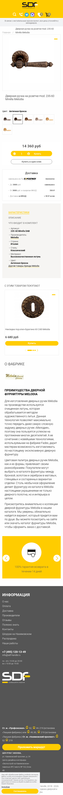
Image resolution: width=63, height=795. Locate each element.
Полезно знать (10, 624)
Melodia (15, 237)
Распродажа (9, 638)
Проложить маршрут (31, 747)
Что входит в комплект (23, 223)
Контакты (7, 629)
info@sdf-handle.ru (11, 655)
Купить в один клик (31, 161)
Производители (11, 615)
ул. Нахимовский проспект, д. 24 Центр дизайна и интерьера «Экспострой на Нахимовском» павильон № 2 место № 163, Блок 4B (16, 762)
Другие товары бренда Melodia (23, 266)
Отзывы (6, 620)
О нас (5, 601)
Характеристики (18, 212)
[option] (31, 60)
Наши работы (10, 643)
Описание (14, 217)
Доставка (7, 610)
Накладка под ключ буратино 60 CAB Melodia (27, 329)
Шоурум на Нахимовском (16, 634)
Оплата (6, 606)
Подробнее (6, 787)
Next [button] (57, 558)
